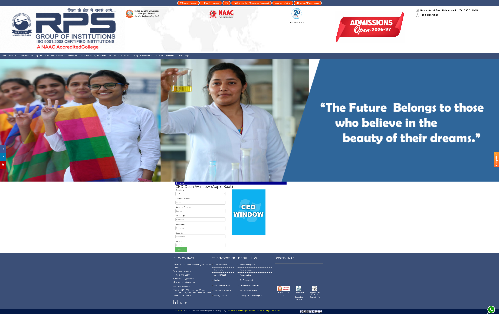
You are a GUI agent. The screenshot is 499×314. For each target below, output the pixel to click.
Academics (72, 56)
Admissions (26, 56)
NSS (115, 56)
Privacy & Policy (220, 296)
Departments (40, 56)
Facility (217, 280)
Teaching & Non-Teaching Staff (251, 296)
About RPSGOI (220, 275)
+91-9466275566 (429, 15)
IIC (226, 3)
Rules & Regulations (247, 270)
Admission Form (220, 265)
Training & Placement (140, 56)
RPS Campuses (186, 56)
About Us (12, 56)
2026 (180, 310)
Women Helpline (282, 3)
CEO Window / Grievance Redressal (252, 3)
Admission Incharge (221, 285)
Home (3, 56)
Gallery (157, 56)
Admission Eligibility (247, 265)
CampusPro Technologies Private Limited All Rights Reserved (253, 310)
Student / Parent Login (308, 3)
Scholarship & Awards (223, 290)
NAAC (123, 56)
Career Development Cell (249, 285)
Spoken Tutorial (189, 3)
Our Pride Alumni (246, 280)
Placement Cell (245, 275)
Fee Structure (219, 270)
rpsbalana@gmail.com (185, 278)
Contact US (170, 56)
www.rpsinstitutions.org (185, 282)
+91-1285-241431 (183, 271)
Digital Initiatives (101, 56)
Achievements (57, 56)
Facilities (85, 56)
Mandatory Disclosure (248, 290)
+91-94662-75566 (182, 275)
